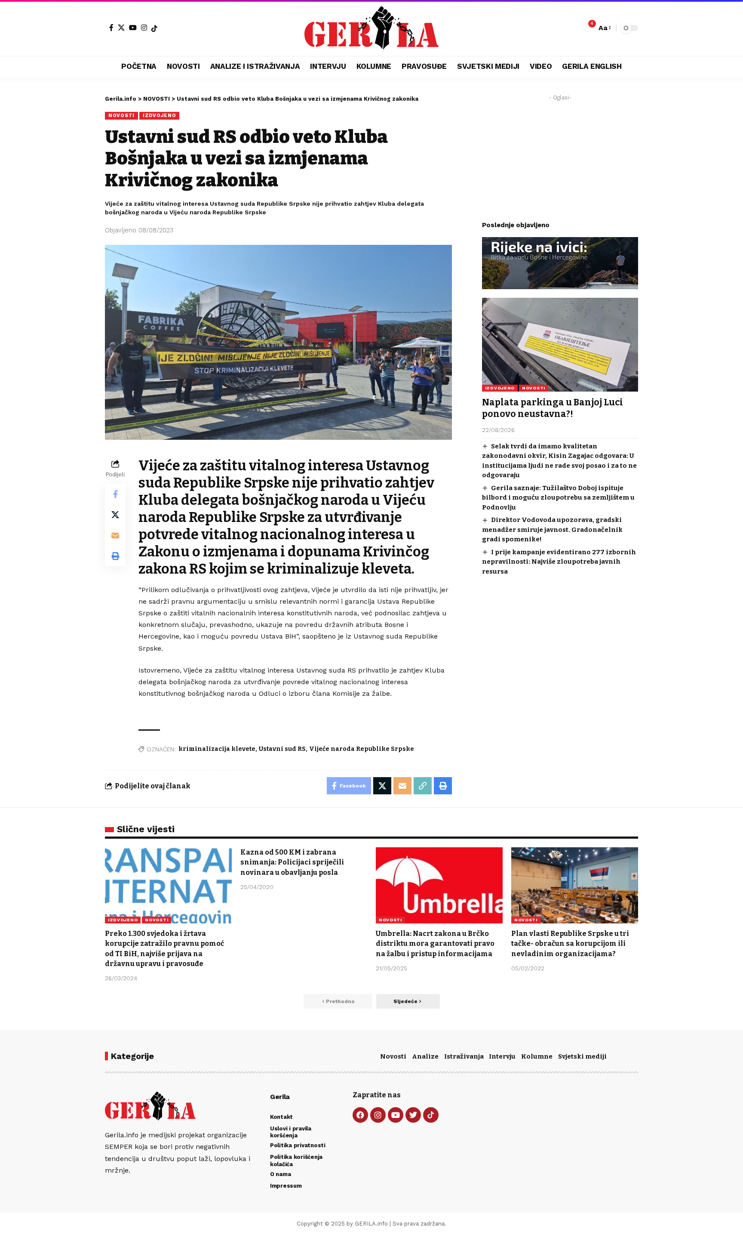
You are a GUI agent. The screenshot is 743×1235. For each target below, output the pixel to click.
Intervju (502, 1056)
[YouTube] (133, 27)
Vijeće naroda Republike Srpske (361, 749)
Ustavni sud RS (282, 749)
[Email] (115, 535)
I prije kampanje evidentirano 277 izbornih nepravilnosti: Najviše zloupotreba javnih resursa (559, 561)
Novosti (393, 1056)
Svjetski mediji (582, 1056)
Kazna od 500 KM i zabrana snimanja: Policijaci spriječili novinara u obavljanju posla (292, 862)
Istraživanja (464, 1056)
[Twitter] (413, 1115)
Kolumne (537, 1056)
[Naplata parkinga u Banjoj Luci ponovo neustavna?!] (560, 345)
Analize (425, 1056)
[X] (121, 27)
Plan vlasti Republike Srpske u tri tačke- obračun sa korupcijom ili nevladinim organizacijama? (570, 943)
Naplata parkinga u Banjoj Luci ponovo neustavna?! (552, 408)
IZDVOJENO (159, 115)
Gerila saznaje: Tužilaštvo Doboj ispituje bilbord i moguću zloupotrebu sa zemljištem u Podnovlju (558, 497)
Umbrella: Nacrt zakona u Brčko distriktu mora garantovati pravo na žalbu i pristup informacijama (435, 943)
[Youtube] (395, 1115)
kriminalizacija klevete (216, 749)
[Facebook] (111, 27)
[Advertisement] (560, 158)
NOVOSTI (121, 115)
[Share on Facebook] (115, 494)
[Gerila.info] (371, 27)
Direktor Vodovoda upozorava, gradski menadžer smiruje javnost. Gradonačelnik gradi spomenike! (552, 529)
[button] (604, 28)
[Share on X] (115, 515)
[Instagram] (144, 27)
